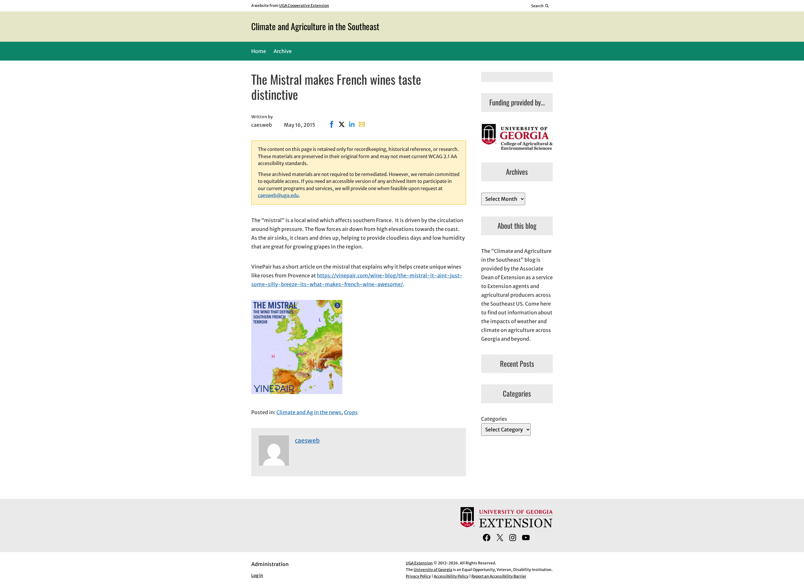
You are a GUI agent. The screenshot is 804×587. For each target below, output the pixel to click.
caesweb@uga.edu (278, 195)
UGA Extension (419, 563)
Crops (351, 412)
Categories (494, 419)
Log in (257, 575)
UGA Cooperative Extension (304, 5)
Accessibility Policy (451, 576)
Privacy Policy (418, 576)
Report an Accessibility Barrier (498, 576)
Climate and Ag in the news (308, 412)
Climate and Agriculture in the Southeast (315, 26)
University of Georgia (433, 569)
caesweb (307, 440)
